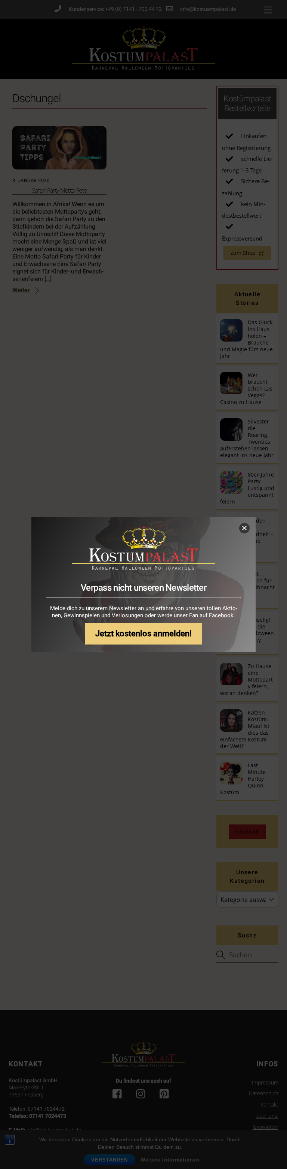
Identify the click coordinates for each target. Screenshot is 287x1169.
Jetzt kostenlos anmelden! (143, 633)
